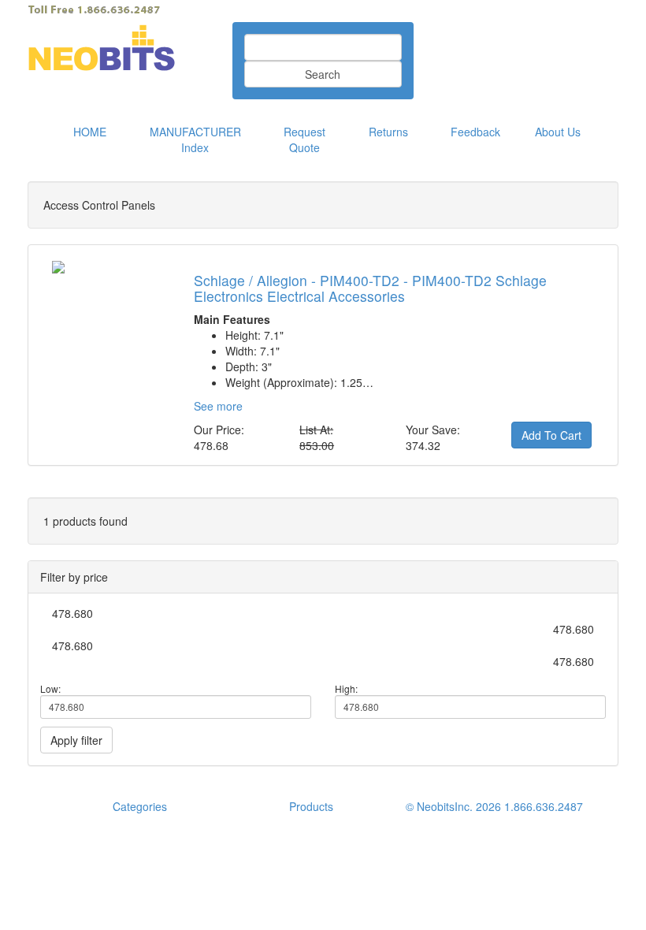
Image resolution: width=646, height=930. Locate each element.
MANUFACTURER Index (195, 139)
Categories (140, 806)
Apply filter (76, 740)
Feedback (475, 132)
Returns (388, 132)
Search (322, 74)
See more (218, 406)
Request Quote (304, 139)
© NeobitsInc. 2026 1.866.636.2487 (494, 806)
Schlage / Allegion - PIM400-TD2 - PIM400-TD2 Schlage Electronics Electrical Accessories (370, 287)
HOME (89, 132)
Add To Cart (551, 435)
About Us (558, 132)
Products (311, 806)
